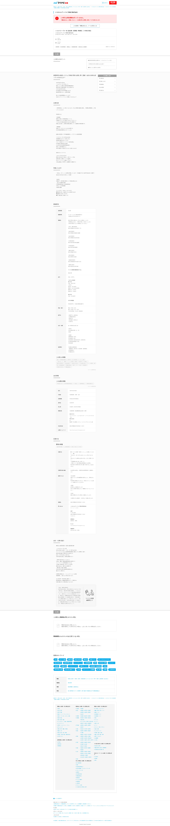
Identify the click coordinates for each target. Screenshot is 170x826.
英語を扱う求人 (66, 816)
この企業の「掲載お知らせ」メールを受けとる (85, 25)
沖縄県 (86, 755)
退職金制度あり (96, 690)
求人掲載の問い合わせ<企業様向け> (86, 820)
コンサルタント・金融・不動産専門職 (65, 721)
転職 (55, 809)
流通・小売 (97, 723)
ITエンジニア (60, 727)
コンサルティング (98, 730)
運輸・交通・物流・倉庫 (99, 734)
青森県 (82, 710)
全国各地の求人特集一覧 (99, 749)
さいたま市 (83, 721)
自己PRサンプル (73, 803)
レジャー (96, 721)
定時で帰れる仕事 (58, 669)
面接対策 (78, 805)
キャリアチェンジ (78, 662)
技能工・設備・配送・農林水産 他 (64, 734)
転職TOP (54, 6)
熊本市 (90, 757)
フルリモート (112, 662)
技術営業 (57, 666)
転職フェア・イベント (92, 805)
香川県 (86, 747)
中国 (77, 742)
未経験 (105, 669)
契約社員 (59, 743)
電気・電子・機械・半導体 (63, 728)
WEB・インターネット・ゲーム (63, 725)
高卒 (95, 760)
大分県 (86, 753)
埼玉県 (82, 717)
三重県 (82, 732)
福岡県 (82, 751)
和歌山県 (89, 738)
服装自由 (78, 777)
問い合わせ (77, 820)
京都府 (86, 736)
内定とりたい (93, 659)
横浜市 (82, 723)
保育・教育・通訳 (61, 719)
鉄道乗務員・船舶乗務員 (96, 666)
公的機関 (96, 738)
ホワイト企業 (62, 659)
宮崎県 (89, 753)
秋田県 (82, 712)
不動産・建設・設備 (98, 732)
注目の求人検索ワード (69, 669)
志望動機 (79, 803)
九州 (77, 751)
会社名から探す (97, 745)
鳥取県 (82, 742)
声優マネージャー (84, 666)
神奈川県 (70, 682)
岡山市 (82, 746)
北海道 (77, 708)
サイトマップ (70, 820)
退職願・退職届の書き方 (58, 805)
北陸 (77, 728)
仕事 (74, 805)
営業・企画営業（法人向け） (85, 6)
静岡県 (86, 730)
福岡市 (86, 757)
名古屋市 (89, 734)
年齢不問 (70, 659)
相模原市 (89, 723)
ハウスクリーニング (73, 666)
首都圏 (77, 717)
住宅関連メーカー (98, 714)
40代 (56, 659)
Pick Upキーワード (64, 809)
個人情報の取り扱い (62, 820)
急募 (85, 690)
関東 (95, 662)
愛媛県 (89, 747)
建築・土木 (60, 730)
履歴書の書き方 (57, 803)
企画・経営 (60, 710)
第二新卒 (99, 669)
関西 (77, 736)
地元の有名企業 (58, 662)
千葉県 (86, 717)
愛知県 (89, 730)
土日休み (96, 756)
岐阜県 (82, 730)
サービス (96, 719)
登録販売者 (63, 666)
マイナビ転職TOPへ (58, 798)
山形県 (86, 712)
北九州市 (82, 757)
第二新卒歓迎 (71, 690)
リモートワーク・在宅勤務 (88, 669)
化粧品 (105, 666)
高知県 (82, 749)
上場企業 (78, 783)
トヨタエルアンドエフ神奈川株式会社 (98, 6)
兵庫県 (82, 738)
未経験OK (78, 781)
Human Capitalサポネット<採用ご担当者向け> (103, 820)
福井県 (89, 728)
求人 (58, 809)
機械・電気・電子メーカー (99, 710)
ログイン (106, 2)
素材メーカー (97, 712)
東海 (77, 730)
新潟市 (82, 727)
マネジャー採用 (79, 785)
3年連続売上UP (89, 690)
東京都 (89, 717)
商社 (95, 717)
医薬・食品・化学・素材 (62, 732)
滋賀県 (82, 736)
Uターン (89, 803)
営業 (64, 6)
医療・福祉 (60, 717)
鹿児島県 (82, 755)
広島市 (86, 746)
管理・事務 (60, 712)
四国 (77, 747)
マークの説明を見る (92, 369)
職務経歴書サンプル (65, 803)
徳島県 (82, 747)
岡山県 (89, 742)
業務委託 (59, 745)
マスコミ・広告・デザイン (99, 727)
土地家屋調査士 (88, 662)
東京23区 (91, 721)
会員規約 (55, 820)
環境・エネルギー (98, 736)
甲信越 (77, 725)
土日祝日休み (112, 669)
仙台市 (82, 714)
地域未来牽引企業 (68, 662)
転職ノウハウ (83, 805)
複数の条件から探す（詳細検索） (101, 747)
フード (96, 725)
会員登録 (113, 3)
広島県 (82, 744)
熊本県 (82, 753)
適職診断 (69, 805)
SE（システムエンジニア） (104, 659)
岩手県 (86, 710)
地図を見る (73, 515)
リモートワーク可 (79, 770)
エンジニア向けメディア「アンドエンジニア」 (106, 805)
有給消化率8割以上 (79, 766)
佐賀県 (86, 751)
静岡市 (82, 734)
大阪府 (89, 736)
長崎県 (89, 751)
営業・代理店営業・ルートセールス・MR (73, 6)
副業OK (77, 772)
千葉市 (87, 721)
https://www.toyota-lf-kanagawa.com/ (77, 430)
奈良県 (86, 738)
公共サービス (60, 736)
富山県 (82, 728)
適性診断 (84, 803)
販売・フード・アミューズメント (64, 714)
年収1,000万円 (78, 659)
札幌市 (82, 708)
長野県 (89, 725)
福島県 (89, 712)
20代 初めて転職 (102, 662)
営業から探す (60, 6)
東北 (77, 710)
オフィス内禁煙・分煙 (78, 690)
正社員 (78, 669)
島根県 (86, 742)
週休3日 (85, 659)
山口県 (86, 744)
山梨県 (86, 725)
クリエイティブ (61, 723)
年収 (65, 805)
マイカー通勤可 (79, 779)
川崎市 (86, 723)
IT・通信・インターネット (99, 708)
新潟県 (82, 725)
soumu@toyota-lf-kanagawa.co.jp (78, 525)
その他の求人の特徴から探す (81, 786)
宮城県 (89, 710)
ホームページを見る (74, 507)
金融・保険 (97, 728)
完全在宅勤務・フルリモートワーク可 (83, 768)
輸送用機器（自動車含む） (73, 686)
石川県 (86, 728)
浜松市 (86, 734)
